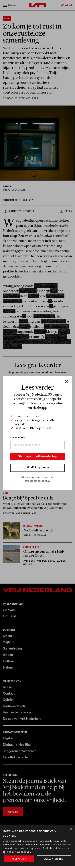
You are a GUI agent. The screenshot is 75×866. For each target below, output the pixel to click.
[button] (37, 852)
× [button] (71, 828)
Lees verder (64, 848)
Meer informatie (31, 477)
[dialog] (37, 845)
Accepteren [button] (19, 858)
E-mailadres (17, 437)
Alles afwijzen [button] (53, 858)
